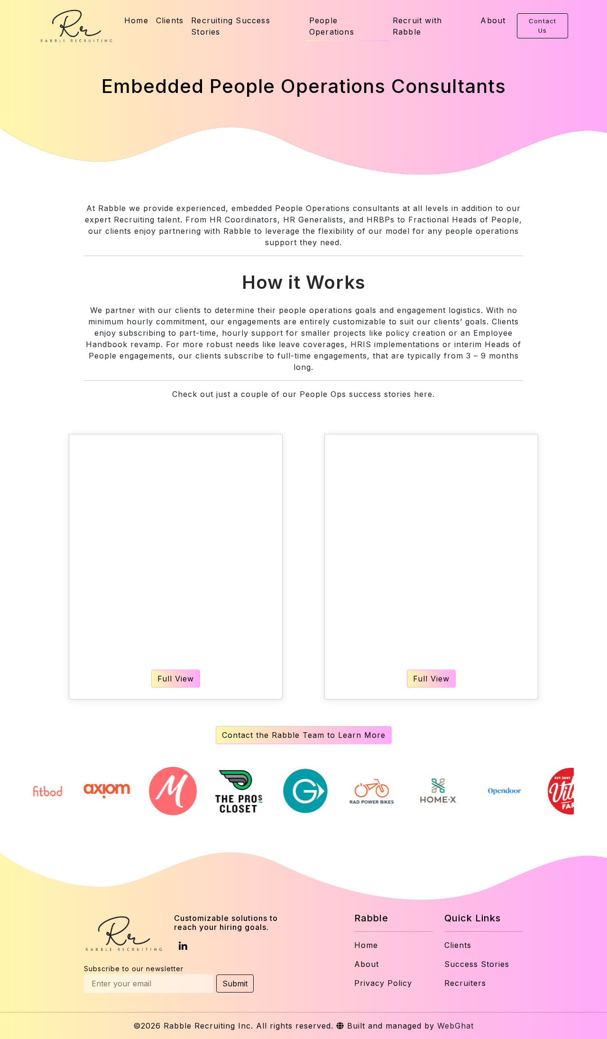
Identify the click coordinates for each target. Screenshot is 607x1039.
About (493, 20)
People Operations (331, 26)
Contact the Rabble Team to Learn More (304, 735)
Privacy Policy (383, 983)
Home (136, 20)
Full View (175, 678)
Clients (170, 20)
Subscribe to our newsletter (134, 969)
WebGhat (455, 1025)
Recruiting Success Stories (230, 26)
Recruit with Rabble (417, 26)
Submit (235, 983)
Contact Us (542, 25)
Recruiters (465, 983)
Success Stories (476, 964)
